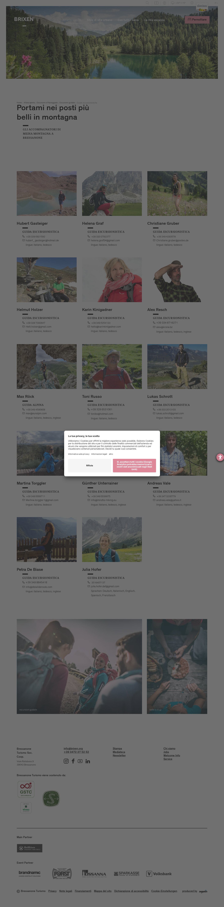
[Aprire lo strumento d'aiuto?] (220, 457)
